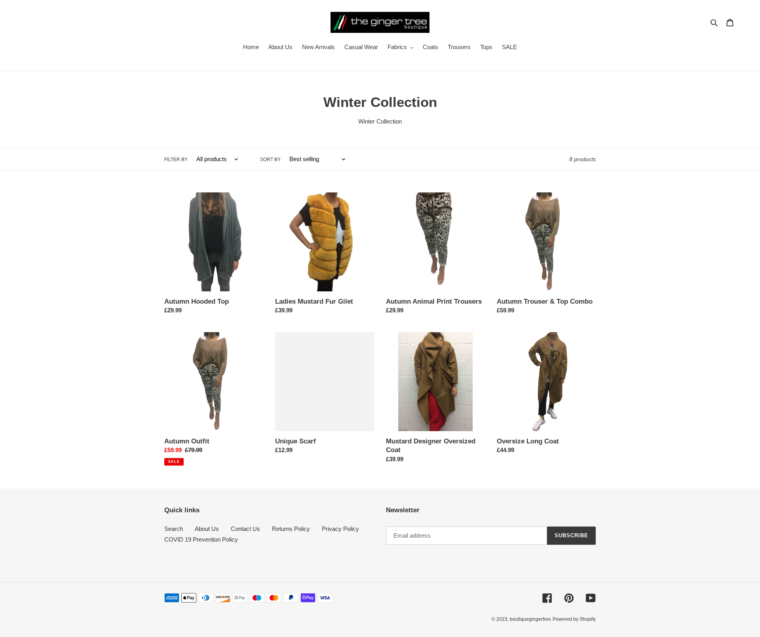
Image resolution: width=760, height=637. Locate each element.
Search (173, 528)
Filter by (176, 159)
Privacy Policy (340, 528)
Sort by (270, 159)
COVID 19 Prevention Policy (201, 539)
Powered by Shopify (574, 619)
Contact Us (245, 528)
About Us (207, 528)
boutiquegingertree (530, 619)
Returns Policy (291, 528)
